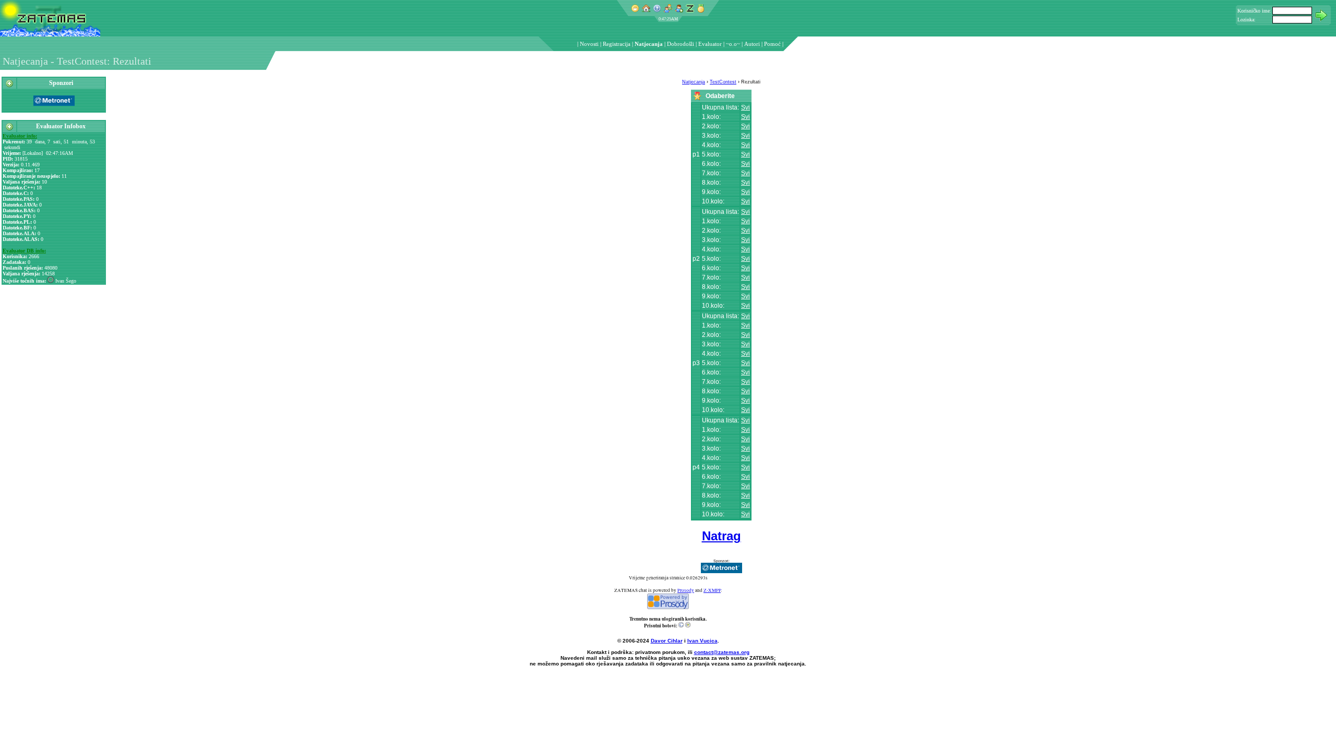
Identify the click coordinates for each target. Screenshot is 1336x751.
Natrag (721, 536)
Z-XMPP (712, 590)
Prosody (685, 590)
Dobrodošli (680, 44)
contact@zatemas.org (721, 652)
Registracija (616, 44)
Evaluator (710, 44)
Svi (745, 107)
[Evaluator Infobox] (9, 128)
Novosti (589, 44)
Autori (752, 44)
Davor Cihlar (667, 641)
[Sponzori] (9, 85)
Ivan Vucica (702, 641)
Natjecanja (649, 44)
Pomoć (772, 44)
